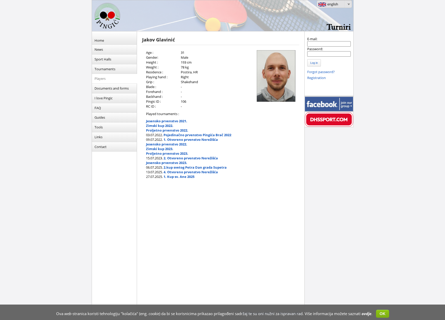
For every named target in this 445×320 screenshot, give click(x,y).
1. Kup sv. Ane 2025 (179, 176)
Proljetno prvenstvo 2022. (167, 130)
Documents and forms (112, 88)
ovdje (366, 313)
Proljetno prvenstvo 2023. (167, 153)
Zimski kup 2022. (159, 125)
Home (99, 40)
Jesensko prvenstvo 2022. (166, 144)
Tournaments (105, 69)
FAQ (98, 108)
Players (100, 78)
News (99, 49)
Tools (99, 127)
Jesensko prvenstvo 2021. (166, 121)
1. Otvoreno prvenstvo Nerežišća (191, 139)
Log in (314, 62)
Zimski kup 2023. (159, 148)
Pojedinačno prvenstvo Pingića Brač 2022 (197, 135)
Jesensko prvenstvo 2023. (166, 162)
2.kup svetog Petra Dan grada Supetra (195, 167)
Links (98, 137)
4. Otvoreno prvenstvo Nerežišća (191, 172)
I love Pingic (104, 98)
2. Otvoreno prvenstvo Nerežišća (191, 158)
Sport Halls (103, 59)
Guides (100, 117)
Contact (101, 146)
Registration (316, 77)
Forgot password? (321, 72)
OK (383, 314)
